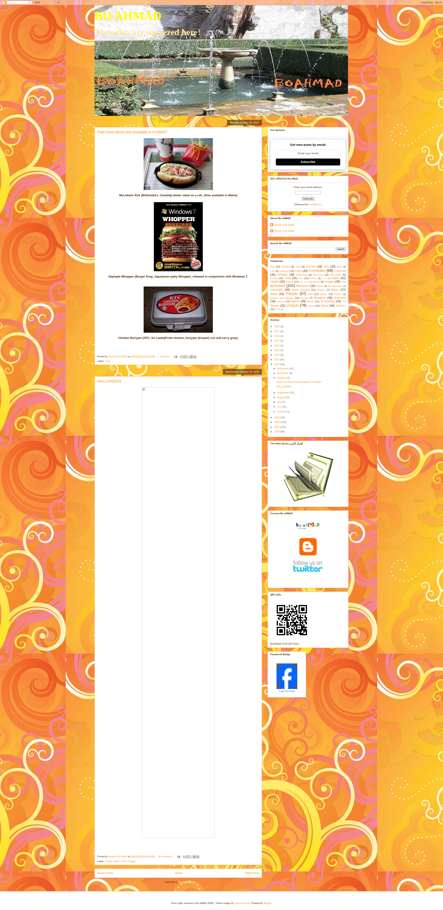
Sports (295, 301)
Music (335, 289)
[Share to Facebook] (191, 356)
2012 (277, 354)
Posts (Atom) (185, 882)
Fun (301, 278)
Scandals (340, 297)
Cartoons (284, 271)
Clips (298, 270)
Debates (282, 274)
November (283, 373)
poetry (323, 294)
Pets (310, 294)
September (283, 392)
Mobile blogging (301, 289)
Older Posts (252, 873)
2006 (277, 431)
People (292, 294)
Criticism (340, 270)
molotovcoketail (242, 903)
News (274, 294)
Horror (124, 861)
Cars (272, 271)
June (280, 406)
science (281, 301)
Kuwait (279, 285)
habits (117, 861)
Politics (338, 294)
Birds (339, 267)
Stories (310, 301)
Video (311, 305)
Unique (293, 305)
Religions (320, 297)
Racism (304, 298)
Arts (326, 266)
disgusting (301, 274)
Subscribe (308, 162)
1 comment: (164, 356)
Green (324, 278)
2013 (277, 350)
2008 (277, 422)
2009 (277, 417)
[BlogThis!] (185, 356)
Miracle (320, 286)
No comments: (166, 856)
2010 (277, 364)
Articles (311, 266)
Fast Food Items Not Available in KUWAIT (132, 132)
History (289, 281)
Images (132, 861)
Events (108, 861)
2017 (277, 331)
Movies (321, 289)
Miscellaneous (335, 286)
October (282, 377)
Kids (343, 282)
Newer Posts (105, 873)
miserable (276, 289)
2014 (277, 345)
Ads (272, 266)
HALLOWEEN (109, 381)
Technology (327, 301)
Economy (318, 274)
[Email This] (181, 356)
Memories (302, 286)
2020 (277, 326)
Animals (285, 266)
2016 (277, 336)
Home (179, 873)
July (279, 402)
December (283, 368)
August (281, 397)
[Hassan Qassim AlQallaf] (287, 688)
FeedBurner (315, 204)
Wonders (341, 305)
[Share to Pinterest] (195, 356)
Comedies (317, 270)
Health (274, 281)
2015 (277, 340)
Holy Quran (304, 282)
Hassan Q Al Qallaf (284, 224)
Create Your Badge (287, 691)
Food (107, 361)
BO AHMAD (128, 15)
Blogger (267, 903)
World (277, 309)
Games (313, 278)
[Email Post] (175, 356)
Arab (298, 266)
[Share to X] (188, 356)
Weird (324, 305)
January (282, 411)
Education (335, 274)
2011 (277, 359)
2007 (277, 427)
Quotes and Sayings (281, 298)
